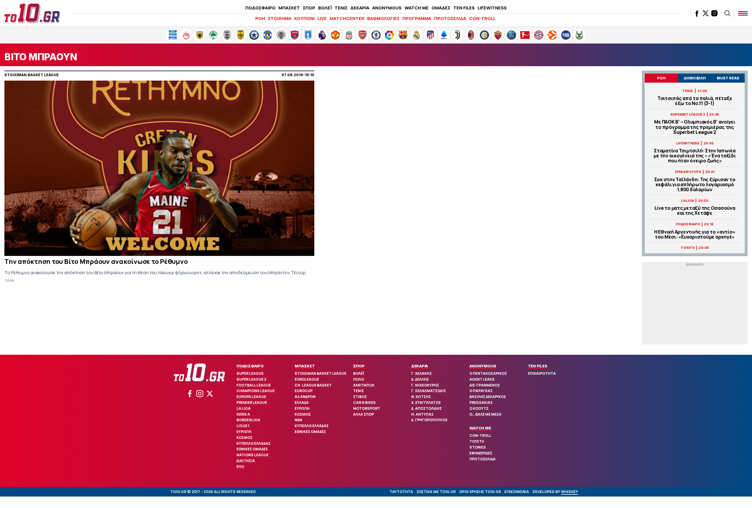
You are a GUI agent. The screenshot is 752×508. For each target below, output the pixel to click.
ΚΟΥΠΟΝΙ (304, 18)
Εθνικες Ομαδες (252, 449)
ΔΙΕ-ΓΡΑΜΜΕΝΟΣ (484, 385)
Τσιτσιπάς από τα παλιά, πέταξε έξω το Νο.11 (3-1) (694, 101)
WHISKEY (569, 491)
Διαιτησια (245, 460)
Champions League (255, 390)
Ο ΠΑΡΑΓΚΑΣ (481, 390)
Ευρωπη (243, 431)
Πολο (358, 379)
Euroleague (307, 379)
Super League (249, 373)
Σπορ (359, 366)
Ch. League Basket (313, 385)
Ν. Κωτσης (421, 396)
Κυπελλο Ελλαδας (253, 443)
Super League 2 (251, 379)
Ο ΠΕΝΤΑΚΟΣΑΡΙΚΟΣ (488, 373)
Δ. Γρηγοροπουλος (429, 419)
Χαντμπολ (364, 385)
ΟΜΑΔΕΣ (441, 8)
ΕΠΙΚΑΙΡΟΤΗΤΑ (542, 373)
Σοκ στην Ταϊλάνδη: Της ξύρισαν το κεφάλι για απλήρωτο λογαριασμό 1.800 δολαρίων (695, 184)
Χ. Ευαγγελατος (426, 402)
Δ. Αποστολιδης (426, 408)
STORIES (477, 447)
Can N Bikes (364, 402)
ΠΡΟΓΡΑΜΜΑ (416, 18)
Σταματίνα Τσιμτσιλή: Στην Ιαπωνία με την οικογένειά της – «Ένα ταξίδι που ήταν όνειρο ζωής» (695, 156)
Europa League (251, 396)
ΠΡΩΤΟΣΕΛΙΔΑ (450, 18)
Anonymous (482, 366)
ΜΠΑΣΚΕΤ (289, 8)
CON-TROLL (482, 18)
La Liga (243, 408)
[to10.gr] (32, 13)
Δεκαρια (419, 366)
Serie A (243, 414)
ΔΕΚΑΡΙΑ (359, 8)
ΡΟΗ (260, 18)
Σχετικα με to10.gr (436, 491)
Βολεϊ (358, 373)
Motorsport (366, 408)
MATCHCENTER (347, 18)
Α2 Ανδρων (305, 396)
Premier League (251, 402)
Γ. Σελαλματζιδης (428, 390)
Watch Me (480, 428)
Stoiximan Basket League (320, 373)
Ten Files (537, 366)
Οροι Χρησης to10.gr (480, 491)
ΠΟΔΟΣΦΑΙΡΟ (260, 8)
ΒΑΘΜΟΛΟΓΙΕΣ (383, 18)
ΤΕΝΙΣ (341, 8)
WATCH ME (416, 8)
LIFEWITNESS (492, 8)
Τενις (358, 390)
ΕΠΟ (240, 466)
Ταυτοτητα (401, 491)
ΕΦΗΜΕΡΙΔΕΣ (480, 453)
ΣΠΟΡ (309, 8)
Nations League (252, 454)
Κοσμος (244, 437)
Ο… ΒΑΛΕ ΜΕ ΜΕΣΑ (485, 414)
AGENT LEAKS (482, 379)
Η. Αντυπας (422, 414)
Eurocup (304, 390)
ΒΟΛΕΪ (325, 8)
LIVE (322, 18)
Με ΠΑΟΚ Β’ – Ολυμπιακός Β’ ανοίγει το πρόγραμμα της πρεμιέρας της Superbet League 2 (694, 127)
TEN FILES (464, 8)
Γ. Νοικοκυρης (425, 385)
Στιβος (360, 396)
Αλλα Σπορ (363, 414)
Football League (253, 385)
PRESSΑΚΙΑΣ (481, 402)
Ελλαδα (302, 402)
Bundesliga (248, 419)
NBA (298, 419)
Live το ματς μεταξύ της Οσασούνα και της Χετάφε (694, 211)
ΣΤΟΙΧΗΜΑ (279, 18)
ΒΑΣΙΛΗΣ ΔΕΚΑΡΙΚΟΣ (487, 396)
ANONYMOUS (387, 8)
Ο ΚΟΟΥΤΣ (479, 408)
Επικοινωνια (516, 491)
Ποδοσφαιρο (250, 366)
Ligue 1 (242, 425)
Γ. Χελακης (421, 373)
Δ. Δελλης (420, 379)
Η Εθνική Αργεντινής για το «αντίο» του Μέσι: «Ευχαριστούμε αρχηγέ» (695, 234)
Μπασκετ (305, 366)
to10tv (476, 441)
